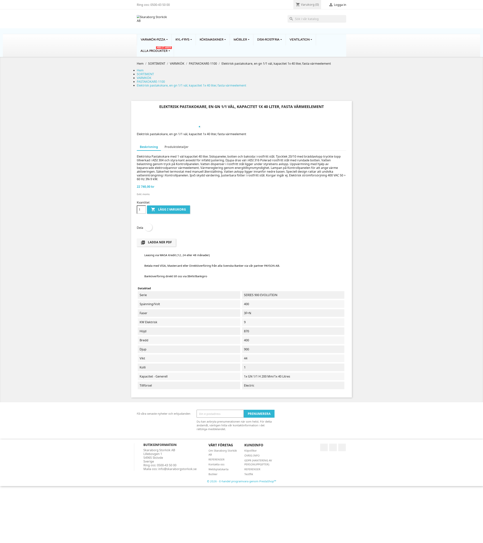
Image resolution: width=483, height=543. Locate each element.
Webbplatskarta (218, 469)
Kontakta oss (216, 464)
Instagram (342, 447)
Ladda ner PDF (156, 242)
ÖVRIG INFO (252, 455)
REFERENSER (216, 459)
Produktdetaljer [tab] (176, 147)
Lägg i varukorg (168, 209)
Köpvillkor (250, 450)
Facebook (324, 447)
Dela (148, 227)
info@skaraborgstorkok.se (177, 469)
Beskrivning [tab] (149, 147)
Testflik (248, 474)
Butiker (213, 474)
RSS (333, 447)
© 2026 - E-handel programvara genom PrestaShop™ (241, 481)
